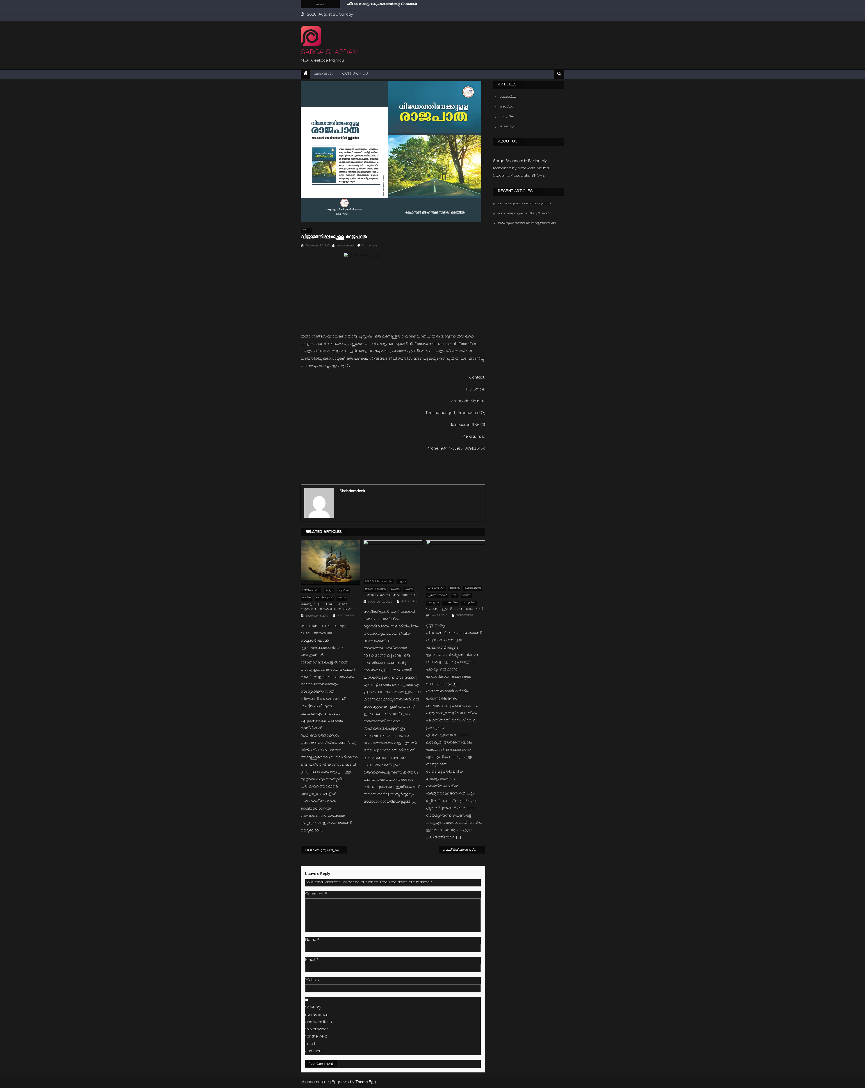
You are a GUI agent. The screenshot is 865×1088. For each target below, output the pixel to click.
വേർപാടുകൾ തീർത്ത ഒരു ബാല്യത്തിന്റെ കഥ (386, 4)
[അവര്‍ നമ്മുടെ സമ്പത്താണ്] (393, 558)
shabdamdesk (345, 246)
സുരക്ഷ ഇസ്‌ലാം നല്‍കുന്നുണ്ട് (454, 609)
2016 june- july (436, 588)
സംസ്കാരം (433, 602)
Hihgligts (329, 590)
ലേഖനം (395, 589)
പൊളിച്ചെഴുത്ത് (324, 598)
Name (312, 940)
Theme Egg (365, 1082)
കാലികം (306, 598)
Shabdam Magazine (375, 589)
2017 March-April (311, 590)
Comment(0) (369, 246)
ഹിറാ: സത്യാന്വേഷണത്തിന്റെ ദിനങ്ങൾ (523, 213)
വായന (306, 230)
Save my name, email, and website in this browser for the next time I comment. (318, 1030)
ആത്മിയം (506, 107)
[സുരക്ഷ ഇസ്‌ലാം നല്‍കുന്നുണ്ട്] (455, 561)
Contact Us (355, 74)
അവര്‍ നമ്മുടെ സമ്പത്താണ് (390, 595)
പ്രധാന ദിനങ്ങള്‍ (437, 595)
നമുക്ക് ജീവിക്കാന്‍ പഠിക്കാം (462, 850)
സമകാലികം (451, 602)
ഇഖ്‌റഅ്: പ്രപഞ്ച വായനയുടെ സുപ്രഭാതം (524, 203)
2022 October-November (379, 581)
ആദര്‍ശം (343, 590)
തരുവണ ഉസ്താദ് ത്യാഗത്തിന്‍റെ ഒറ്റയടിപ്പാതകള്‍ (327, 850)
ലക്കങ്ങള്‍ (322, 74)
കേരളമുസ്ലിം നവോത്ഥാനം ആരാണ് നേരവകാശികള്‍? (326, 607)
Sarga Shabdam (329, 53)
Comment (316, 894)
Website (312, 980)
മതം (454, 595)
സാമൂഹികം (469, 602)
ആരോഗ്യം (507, 126)
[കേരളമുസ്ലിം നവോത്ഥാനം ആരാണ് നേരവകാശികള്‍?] (330, 562)
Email (311, 960)
